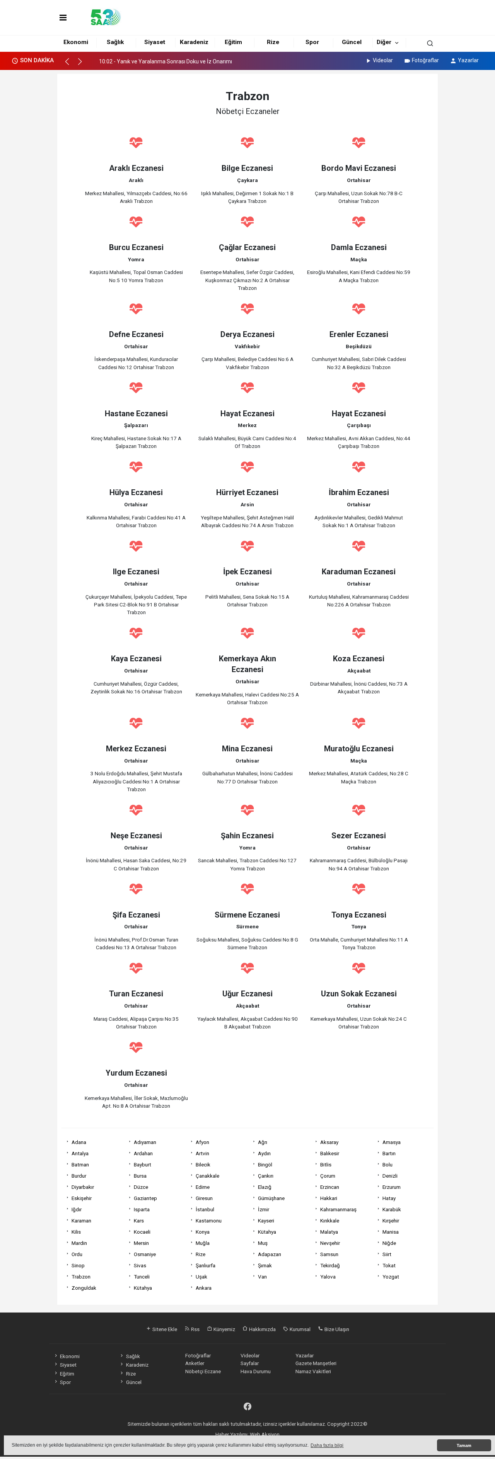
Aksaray (329, 1142)
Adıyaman (145, 1142)
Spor (312, 42)
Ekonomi (75, 42)
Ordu (77, 1254)
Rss (195, 1329)
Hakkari (328, 1198)
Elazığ (264, 1187)
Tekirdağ (330, 1265)
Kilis (76, 1232)
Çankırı (265, 1176)
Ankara (204, 1288)
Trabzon (81, 1276)
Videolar (383, 60)
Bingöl (265, 1164)
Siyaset (154, 42)
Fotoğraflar (425, 60)
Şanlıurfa (205, 1265)
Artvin (202, 1153)
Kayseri (266, 1220)
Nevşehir (330, 1243)
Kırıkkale (329, 1220)
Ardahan (143, 1153)
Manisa (390, 1232)
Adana (79, 1142)
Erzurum (391, 1187)
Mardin (79, 1243)
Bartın (389, 1153)
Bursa (140, 1176)
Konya (203, 1232)
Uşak (201, 1276)
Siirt (386, 1254)
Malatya (329, 1232)
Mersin (141, 1243)
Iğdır (77, 1209)
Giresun (204, 1198)
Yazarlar (468, 60)
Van (262, 1276)
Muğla (203, 1243)
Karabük (391, 1209)
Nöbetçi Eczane (203, 1371)
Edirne (203, 1187)
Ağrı (262, 1142)
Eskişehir (82, 1198)
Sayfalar (250, 1363)
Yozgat (390, 1276)
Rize (273, 42)
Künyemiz (223, 1329)
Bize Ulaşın (336, 1329)
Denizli (390, 1176)
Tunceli (142, 1276)
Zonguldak (84, 1288)
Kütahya (267, 1232)
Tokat (389, 1265)
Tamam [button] (464, 1445)
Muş (263, 1243)
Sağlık (115, 42)
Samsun (329, 1254)
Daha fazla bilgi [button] (327, 1445)
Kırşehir (390, 1220)
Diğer (384, 42)
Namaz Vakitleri (313, 1371)
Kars (139, 1220)
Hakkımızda (262, 1329)
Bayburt (142, 1164)
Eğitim (233, 42)
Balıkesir (329, 1153)
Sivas (140, 1265)
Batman (80, 1164)
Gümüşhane (271, 1198)
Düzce (141, 1187)
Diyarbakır (83, 1187)
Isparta (142, 1209)
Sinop (78, 1265)
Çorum (327, 1176)
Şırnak (265, 1265)
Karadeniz (194, 42)
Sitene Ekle (164, 1329)
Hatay (389, 1198)
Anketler (194, 1363)
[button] (70, 64)
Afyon (202, 1142)
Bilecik (203, 1164)
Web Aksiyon (265, 1434)
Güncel (352, 42)
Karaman (81, 1220)
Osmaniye (145, 1254)
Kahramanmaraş (338, 1209)
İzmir (263, 1209)
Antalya (80, 1153)
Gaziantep (145, 1198)
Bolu (387, 1164)
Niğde (389, 1243)
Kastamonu (209, 1220)
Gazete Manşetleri (315, 1363)
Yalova (328, 1276)
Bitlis (325, 1164)
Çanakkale (207, 1176)
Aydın (264, 1153)
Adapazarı (269, 1254)
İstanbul (205, 1209)
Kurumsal (299, 1329)
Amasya (391, 1142)
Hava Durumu (256, 1371)
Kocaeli (142, 1232)
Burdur (79, 1176)
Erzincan (329, 1187)
